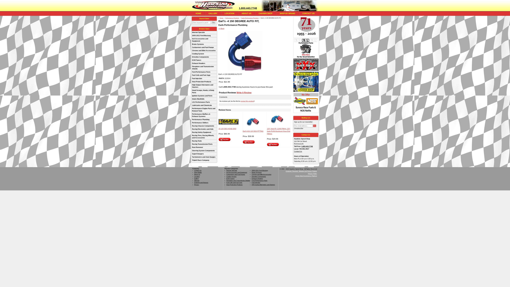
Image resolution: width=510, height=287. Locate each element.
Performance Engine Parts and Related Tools (203, 110)
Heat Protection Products (201, 82)
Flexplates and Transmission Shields (203, 68)
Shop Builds (198, 172)
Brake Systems (198, 44)
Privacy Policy (312, 173)
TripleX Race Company (200, 160)
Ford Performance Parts (201, 72)
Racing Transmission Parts (202, 144)
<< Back (221, 28)
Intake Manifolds (198, 99)
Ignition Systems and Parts (202, 96)
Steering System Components (203, 150)
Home (198, 13)
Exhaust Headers (198, 63)
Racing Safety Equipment (201, 132)
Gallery (213, 13)
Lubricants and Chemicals (202, 105)
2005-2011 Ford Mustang (201, 35)
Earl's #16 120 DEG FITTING (253, 131)
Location (229, 13)
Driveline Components (200, 57)
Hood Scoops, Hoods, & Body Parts (203, 91)
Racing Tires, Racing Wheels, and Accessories (203, 137)
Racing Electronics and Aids (202, 129)
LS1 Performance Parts (201, 102)
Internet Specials (198, 32)
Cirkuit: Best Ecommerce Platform (306, 176)
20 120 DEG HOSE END (227, 129)
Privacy (196, 184)
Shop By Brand (287, 13)
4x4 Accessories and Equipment (200, 40)
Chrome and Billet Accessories (204, 50)
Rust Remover (197, 147)
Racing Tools (197, 141)
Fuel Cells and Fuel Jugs (201, 75)
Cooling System (198, 54)
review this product (247, 101)
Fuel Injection (197, 78)
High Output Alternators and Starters (202, 86)
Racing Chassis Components (203, 126)
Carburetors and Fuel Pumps (203, 47)
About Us (246, 13)
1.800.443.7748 (248, 8)
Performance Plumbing (200, 119)
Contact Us (308, 13)
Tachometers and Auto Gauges (203, 157)
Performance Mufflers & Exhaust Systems (201, 115)
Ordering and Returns (201, 182)
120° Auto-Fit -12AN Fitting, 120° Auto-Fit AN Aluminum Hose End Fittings (278, 131)
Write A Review (244, 92)
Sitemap (196, 180)
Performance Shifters (200, 123)
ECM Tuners (196, 60)
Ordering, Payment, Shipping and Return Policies (301, 171)
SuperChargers (198, 154)
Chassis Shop (265, 13)
